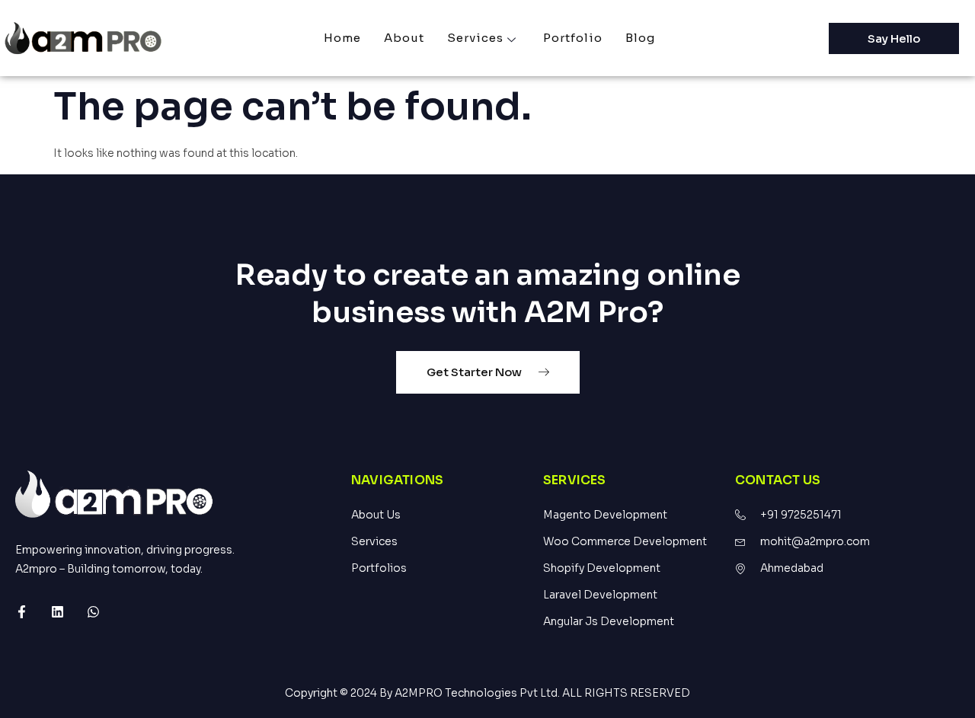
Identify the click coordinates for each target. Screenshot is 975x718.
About (404, 37)
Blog (640, 37)
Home (342, 37)
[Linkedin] (57, 611)
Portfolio (573, 37)
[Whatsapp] (93, 611)
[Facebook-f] (21, 611)
